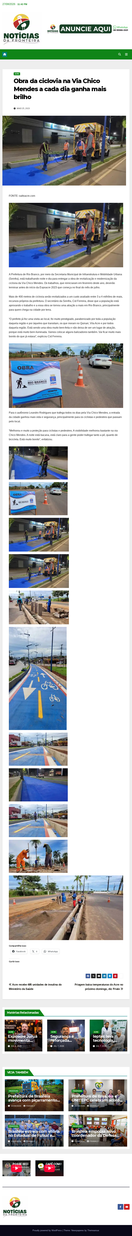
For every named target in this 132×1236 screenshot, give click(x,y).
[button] (119, 54)
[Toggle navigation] (126, 54)
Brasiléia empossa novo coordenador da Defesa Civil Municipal (94, 1135)
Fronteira (13, 1091)
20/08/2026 (80, 1106)
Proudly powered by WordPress (47, 1230)
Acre (17, 74)
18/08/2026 (80, 1141)
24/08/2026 (16, 1106)
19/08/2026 (16, 1141)
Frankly (30, 1106)
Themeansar (93, 1230)
